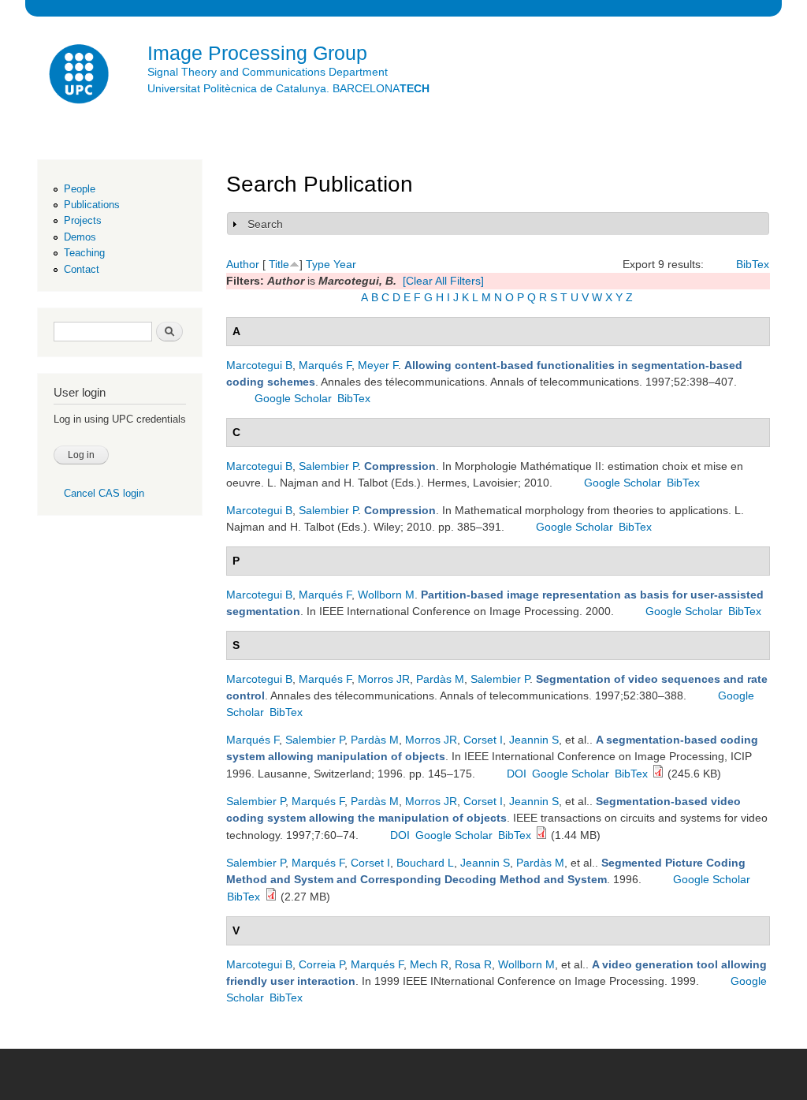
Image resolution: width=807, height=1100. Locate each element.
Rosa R (473, 964)
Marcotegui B (259, 365)
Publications (92, 205)
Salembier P (328, 466)
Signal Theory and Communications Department (267, 71)
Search (265, 224)
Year (344, 264)
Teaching (84, 253)
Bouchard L (425, 862)
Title (279, 264)
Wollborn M (386, 594)
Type (318, 264)
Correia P (321, 964)
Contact (81, 269)
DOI (516, 773)
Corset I (483, 739)
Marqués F (325, 365)
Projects (83, 220)
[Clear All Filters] (443, 280)
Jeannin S (534, 739)
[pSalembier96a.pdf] (271, 896)
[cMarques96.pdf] (658, 773)
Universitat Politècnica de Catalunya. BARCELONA (288, 88)
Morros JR (384, 679)
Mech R (429, 964)
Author (242, 264)
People (79, 189)
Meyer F (378, 365)
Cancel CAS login (104, 493)
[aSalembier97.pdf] (541, 835)
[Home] (80, 76)
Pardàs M (440, 679)
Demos (80, 237)
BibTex (752, 264)
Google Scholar (293, 398)
